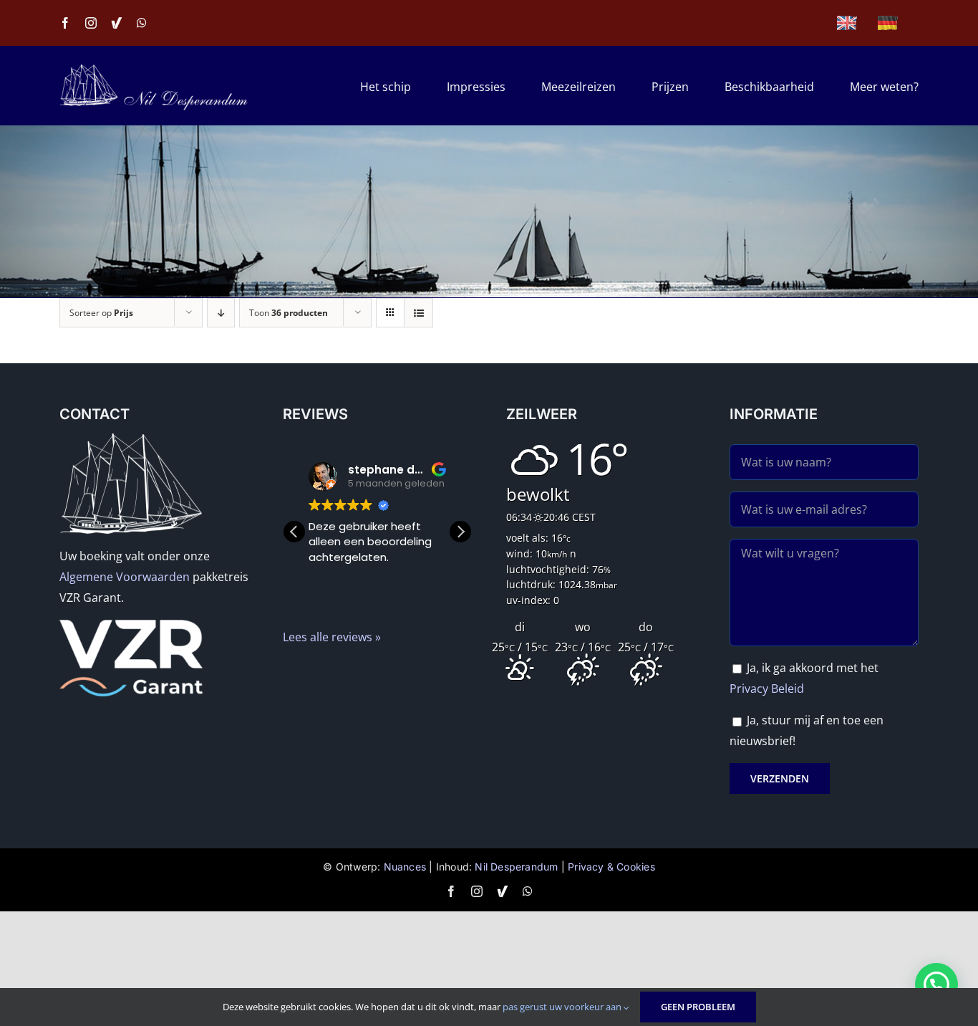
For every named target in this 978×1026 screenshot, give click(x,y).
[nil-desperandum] (153, 69)
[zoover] (116, 23)
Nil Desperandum (516, 866)
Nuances (405, 866)
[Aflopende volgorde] (221, 312)
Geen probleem (698, 1006)
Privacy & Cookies (611, 866)
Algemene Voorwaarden (124, 577)
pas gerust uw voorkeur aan (563, 1006)
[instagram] (91, 23)
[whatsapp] (142, 23)
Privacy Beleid (767, 688)
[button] (460, 531)
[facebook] (65, 23)
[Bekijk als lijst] (418, 313)
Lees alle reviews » (332, 637)
